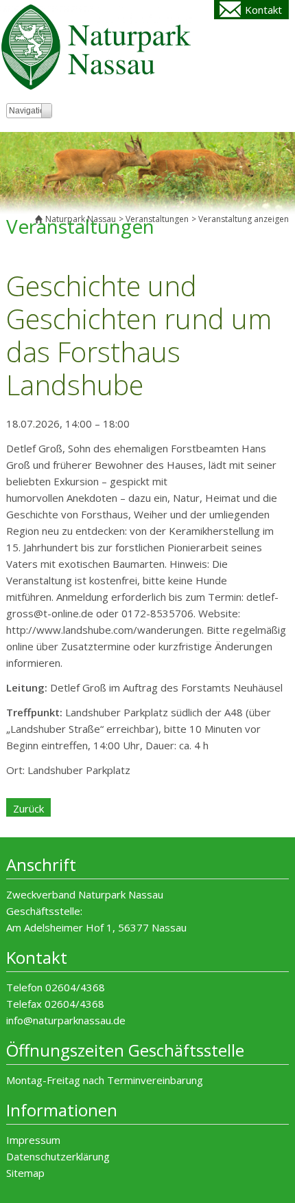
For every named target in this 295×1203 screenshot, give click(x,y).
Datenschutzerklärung (58, 1156)
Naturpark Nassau (80, 219)
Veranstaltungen (157, 219)
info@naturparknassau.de (66, 1020)
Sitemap (25, 1173)
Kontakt (263, 9)
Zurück (28, 808)
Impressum (33, 1140)
